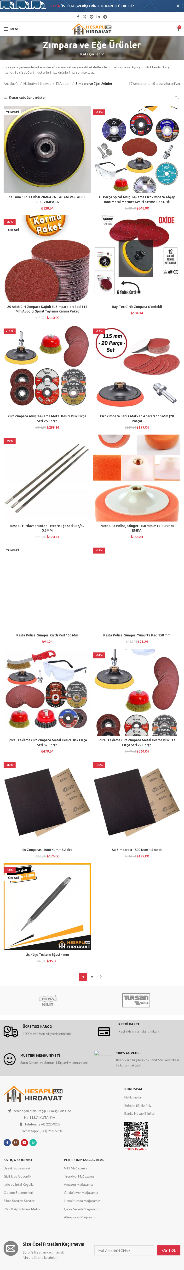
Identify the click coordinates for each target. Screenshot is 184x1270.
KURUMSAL (133, 1089)
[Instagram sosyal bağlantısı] (15, 1142)
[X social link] (84, 16)
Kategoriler (90, 54)
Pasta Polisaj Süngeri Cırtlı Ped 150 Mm (47, 635)
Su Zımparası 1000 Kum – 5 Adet (47, 850)
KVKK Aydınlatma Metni (22, 1209)
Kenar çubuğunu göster (27, 97)
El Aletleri (63, 83)
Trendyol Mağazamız (79, 1176)
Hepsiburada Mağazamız (82, 1201)
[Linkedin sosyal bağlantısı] (98, 16)
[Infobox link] (47, 1031)
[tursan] (136, 1000)
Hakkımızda (132, 1097)
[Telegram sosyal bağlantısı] (105, 16)
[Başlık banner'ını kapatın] (178, 6)
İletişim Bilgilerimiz (137, 1105)
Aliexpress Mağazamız (80, 1217)
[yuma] (48, 1000)
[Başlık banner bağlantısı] (85, 6)
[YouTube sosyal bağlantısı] (24, 1142)
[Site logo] (92, 29)
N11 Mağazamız (75, 1168)
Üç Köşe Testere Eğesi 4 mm (47, 955)
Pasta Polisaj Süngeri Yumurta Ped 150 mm (136, 635)
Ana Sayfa (11, 83)
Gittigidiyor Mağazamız (81, 1192)
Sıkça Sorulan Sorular (19, 1201)
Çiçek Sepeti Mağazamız (82, 1209)
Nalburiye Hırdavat (37, 83)
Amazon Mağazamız (78, 1184)
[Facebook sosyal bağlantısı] (78, 16)
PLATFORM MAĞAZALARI (84, 1160)
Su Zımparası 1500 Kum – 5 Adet (137, 850)
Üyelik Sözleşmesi (17, 1168)
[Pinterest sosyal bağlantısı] (91, 16)
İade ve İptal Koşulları (19, 1184)
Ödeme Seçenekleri (18, 1192)
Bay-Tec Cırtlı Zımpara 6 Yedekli (137, 307)
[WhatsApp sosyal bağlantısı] (33, 1142)
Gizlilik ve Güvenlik (17, 1176)
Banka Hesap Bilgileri (139, 1113)
